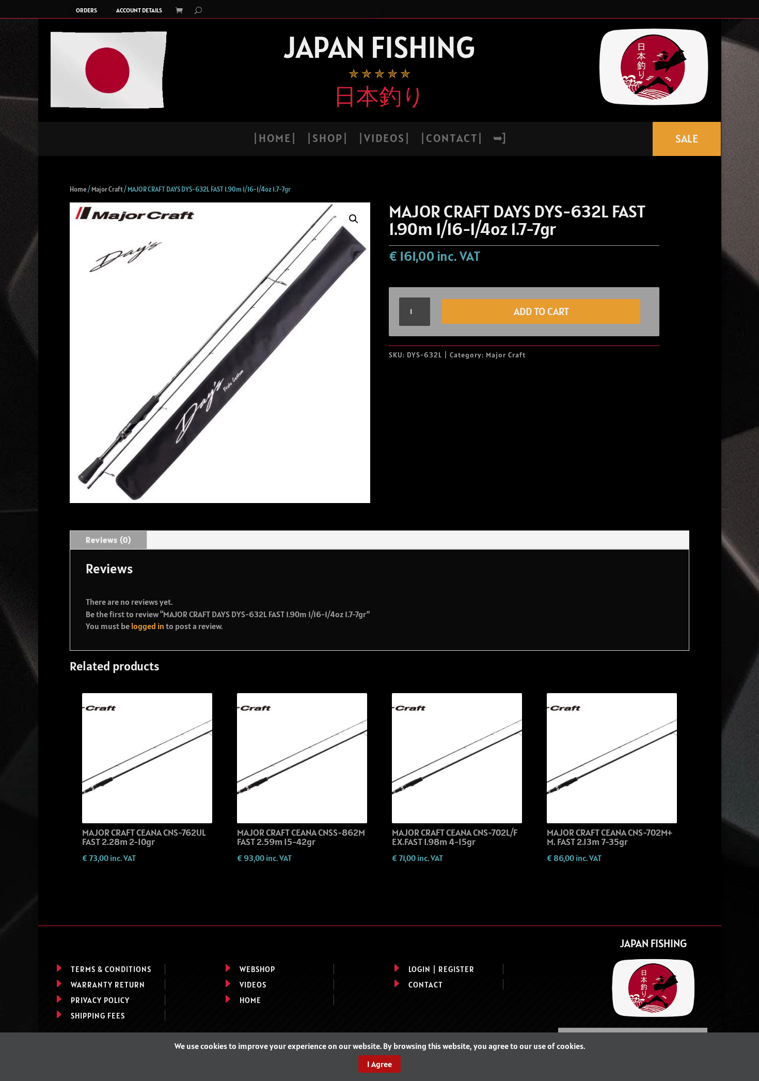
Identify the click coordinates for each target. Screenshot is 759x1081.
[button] (353, 219)
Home (78, 189)
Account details (139, 10)
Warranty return (108, 985)
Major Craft (107, 189)
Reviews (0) (108, 540)
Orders (86, 10)
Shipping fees (98, 1016)
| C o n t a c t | (451, 139)
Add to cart (541, 311)
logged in (147, 626)
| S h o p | (327, 139)
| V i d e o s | (383, 139)
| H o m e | (274, 139)
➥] (499, 139)
